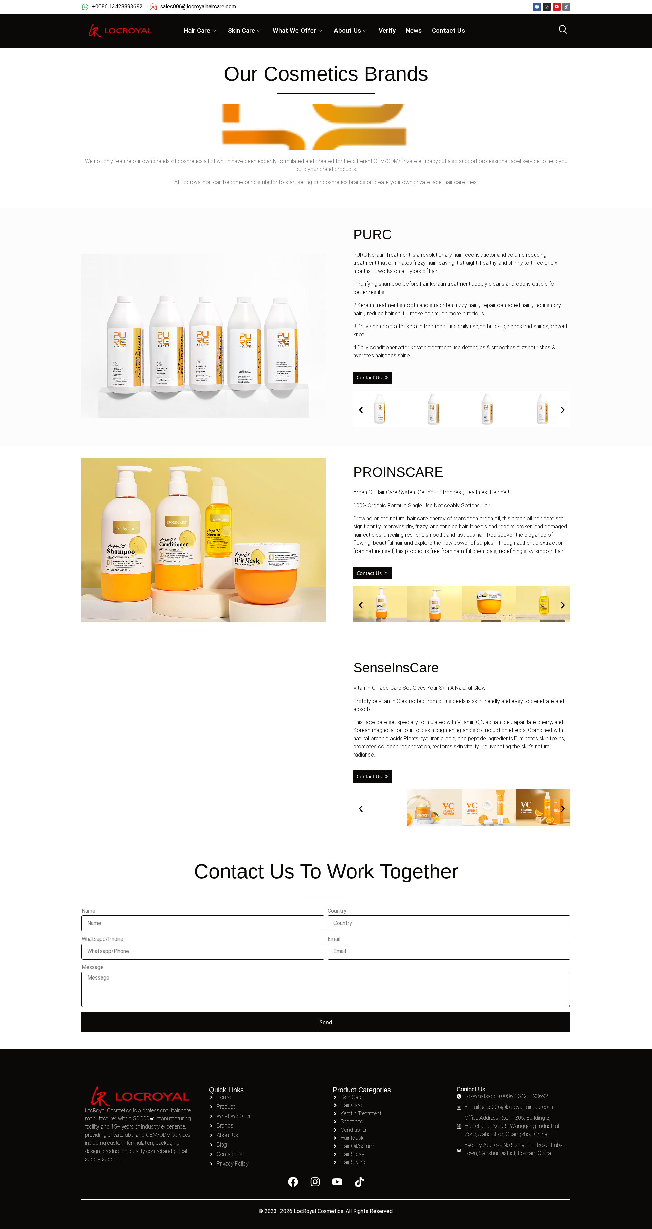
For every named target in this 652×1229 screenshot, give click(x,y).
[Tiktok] (566, 7)
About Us (347, 30)
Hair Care (197, 30)
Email (334, 939)
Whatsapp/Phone (102, 939)
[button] (361, 410)
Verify (387, 30)
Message (93, 967)
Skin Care (241, 30)
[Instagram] (547, 7)
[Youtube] (557, 7)
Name (88, 911)
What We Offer (294, 30)
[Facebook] (537, 7)
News (414, 30)
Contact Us (448, 30)
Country (337, 911)
